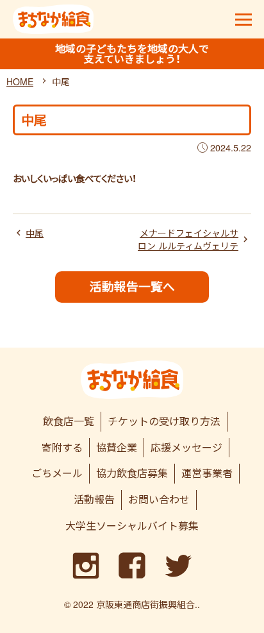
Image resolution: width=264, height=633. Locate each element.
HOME (19, 81)
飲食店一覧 (68, 421)
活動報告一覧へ (132, 286)
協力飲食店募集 (132, 473)
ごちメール (57, 473)
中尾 (35, 233)
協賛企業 (116, 447)
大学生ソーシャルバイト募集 (132, 525)
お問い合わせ (159, 499)
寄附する (62, 447)
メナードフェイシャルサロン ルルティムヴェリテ (188, 239)
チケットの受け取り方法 (164, 421)
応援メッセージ (186, 447)
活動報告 (94, 499)
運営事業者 (207, 473)
